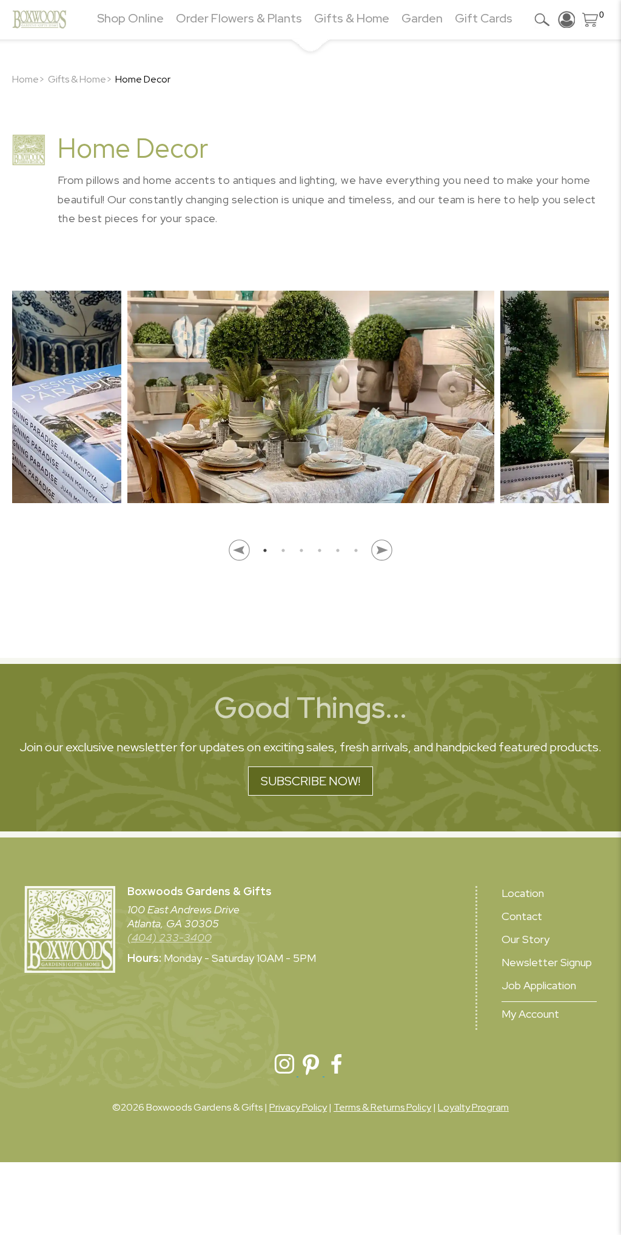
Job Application (539, 985)
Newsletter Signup (547, 962)
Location (523, 893)
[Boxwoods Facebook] (336, 1072)
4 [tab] (320, 550)
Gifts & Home (351, 18)
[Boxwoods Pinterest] (311, 1072)
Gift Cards (483, 18)
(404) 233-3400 (169, 937)
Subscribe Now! (310, 781)
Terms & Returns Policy (382, 1107)
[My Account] (566, 19)
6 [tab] (356, 550)
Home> (28, 79)
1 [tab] (265, 550)
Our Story (525, 939)
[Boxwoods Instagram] (285, 1072)
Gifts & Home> (80, 79)
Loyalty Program (473, 1107)
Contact (522, 916)
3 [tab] (301, 550)
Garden (422, 18)
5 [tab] (338, 550)
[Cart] (591, 19)
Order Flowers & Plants (239, 18)
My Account (530, 1014)
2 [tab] (283, 550)
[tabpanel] (310, 403)
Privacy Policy (298, 1107)
